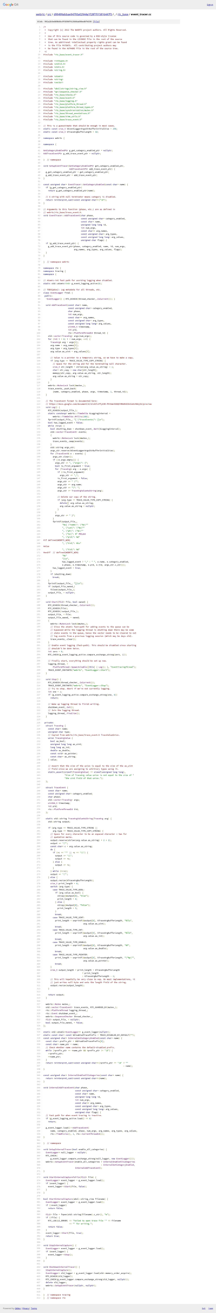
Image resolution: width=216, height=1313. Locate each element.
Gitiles (18, 1308)
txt (203, 1308)
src (49, 14)
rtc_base (123, 14)
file (96, 21)
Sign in (210, 4)
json (210, 1308)
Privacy (25, 1308)
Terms (34, 1308)
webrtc (40, 14)
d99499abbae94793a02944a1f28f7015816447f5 (83, 14)
